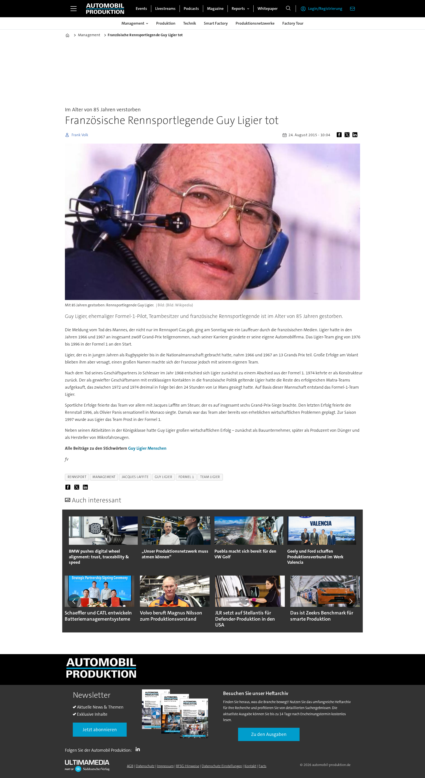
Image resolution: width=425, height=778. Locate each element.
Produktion (165, 23)
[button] (74, 601)
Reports (238, 8)
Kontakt (250, 766)
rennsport (77, 477)
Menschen (157, 448)
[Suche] (288, 9)
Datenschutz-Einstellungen (222, 766)
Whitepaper (268, 8)
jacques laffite (135, 477)
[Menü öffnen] (73, 8)
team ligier (210, 477)
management (103, 477)
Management (132, 23)
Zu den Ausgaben (269, 734)
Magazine (215, 8)
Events (141, 8)
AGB (130, 766)
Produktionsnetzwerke (255, 23)
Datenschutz (145, 766)
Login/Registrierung (325, 8)
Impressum (165, 766)
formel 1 (186, 477)
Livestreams (165, 8)
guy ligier (163, 477)
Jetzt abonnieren (100, 730)
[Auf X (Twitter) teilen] (348, 135)
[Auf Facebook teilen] (340, 135)
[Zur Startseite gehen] (105, 8)
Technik (189, 23)
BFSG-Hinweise (187, 766)
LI (139, 749)
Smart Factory (216, 23)
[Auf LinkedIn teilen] (356, 135)
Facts (262, 766)
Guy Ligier (137, 448)
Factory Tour (293, 23)
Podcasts (191, 8)
